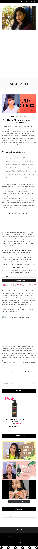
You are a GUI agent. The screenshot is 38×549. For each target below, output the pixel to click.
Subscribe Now (19, 280)
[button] (19, 268)
